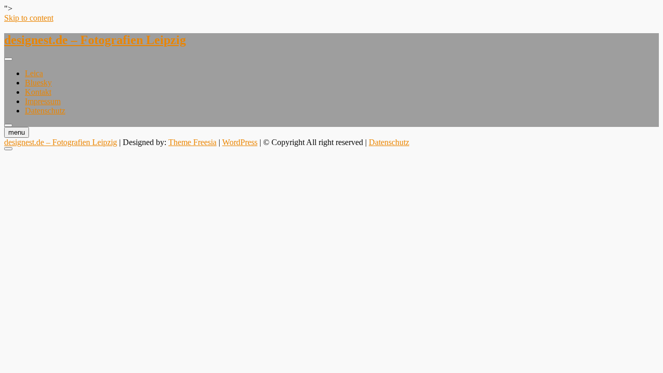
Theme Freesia (192, 142)
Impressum (43, 101)
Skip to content (28, 17)
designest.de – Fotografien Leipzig (95, 40)
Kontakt (38, 92)
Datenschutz (45, 110)
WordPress (239, 142)
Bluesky (38, 82)
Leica (34, 73)
